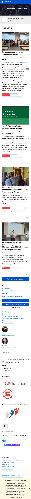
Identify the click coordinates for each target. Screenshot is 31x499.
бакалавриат (24, 211)
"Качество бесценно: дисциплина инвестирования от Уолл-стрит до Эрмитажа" (15, 189)
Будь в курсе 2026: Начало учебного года (16, 20)
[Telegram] (5, 441)
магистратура (18, 97)
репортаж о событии (7, 97)
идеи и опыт (14, 94)
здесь (13, 486)
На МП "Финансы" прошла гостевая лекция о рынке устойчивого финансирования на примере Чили (14, 129)
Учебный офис (5, 352)
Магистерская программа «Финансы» (16, 9)
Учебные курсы (7, 312)
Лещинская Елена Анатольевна (9, 347)
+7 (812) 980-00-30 (11, 367)
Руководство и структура (8, 462)
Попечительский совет (7, 468)
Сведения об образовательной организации (12, 460)
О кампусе (5, 458)
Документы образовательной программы (13, 318)
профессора (22, 208)
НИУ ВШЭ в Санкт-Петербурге (12, 2)
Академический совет (8, 322)
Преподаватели (7, 314)
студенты (4, 211)
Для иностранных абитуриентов (16, 304)
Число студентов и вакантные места (12, 316)
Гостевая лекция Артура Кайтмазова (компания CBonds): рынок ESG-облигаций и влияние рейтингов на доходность (15, 247)
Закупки (3, 473)
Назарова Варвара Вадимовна (8, 335)
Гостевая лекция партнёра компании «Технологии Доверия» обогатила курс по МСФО (14, 55)
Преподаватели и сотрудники (9, 466)
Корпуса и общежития (7, 471)
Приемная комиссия (15, 301)
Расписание (6, 320)
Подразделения (5, 464)
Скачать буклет (15, 307)
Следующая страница (15, 279)
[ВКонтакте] (3, 441)
